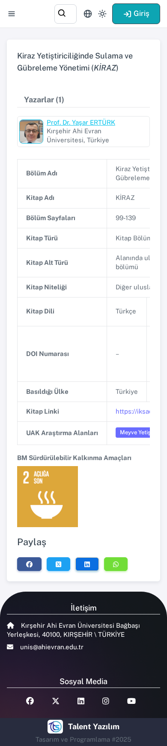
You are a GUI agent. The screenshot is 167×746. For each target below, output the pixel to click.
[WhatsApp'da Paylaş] (116, 564)
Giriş (141, 13)
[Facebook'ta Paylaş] (29, 564)
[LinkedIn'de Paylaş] (87, 564)
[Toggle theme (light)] (102, 13)
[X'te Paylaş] (58, 564)
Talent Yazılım (93, 726)
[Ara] (65, 12)
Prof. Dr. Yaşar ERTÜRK (81, 122)
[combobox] (65, 12)
